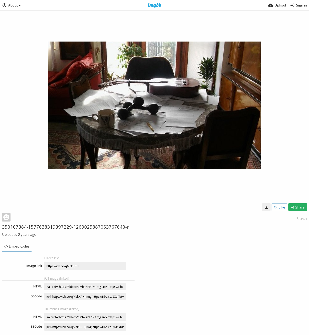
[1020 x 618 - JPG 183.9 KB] (266, 207)
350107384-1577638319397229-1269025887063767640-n (66, 227)
